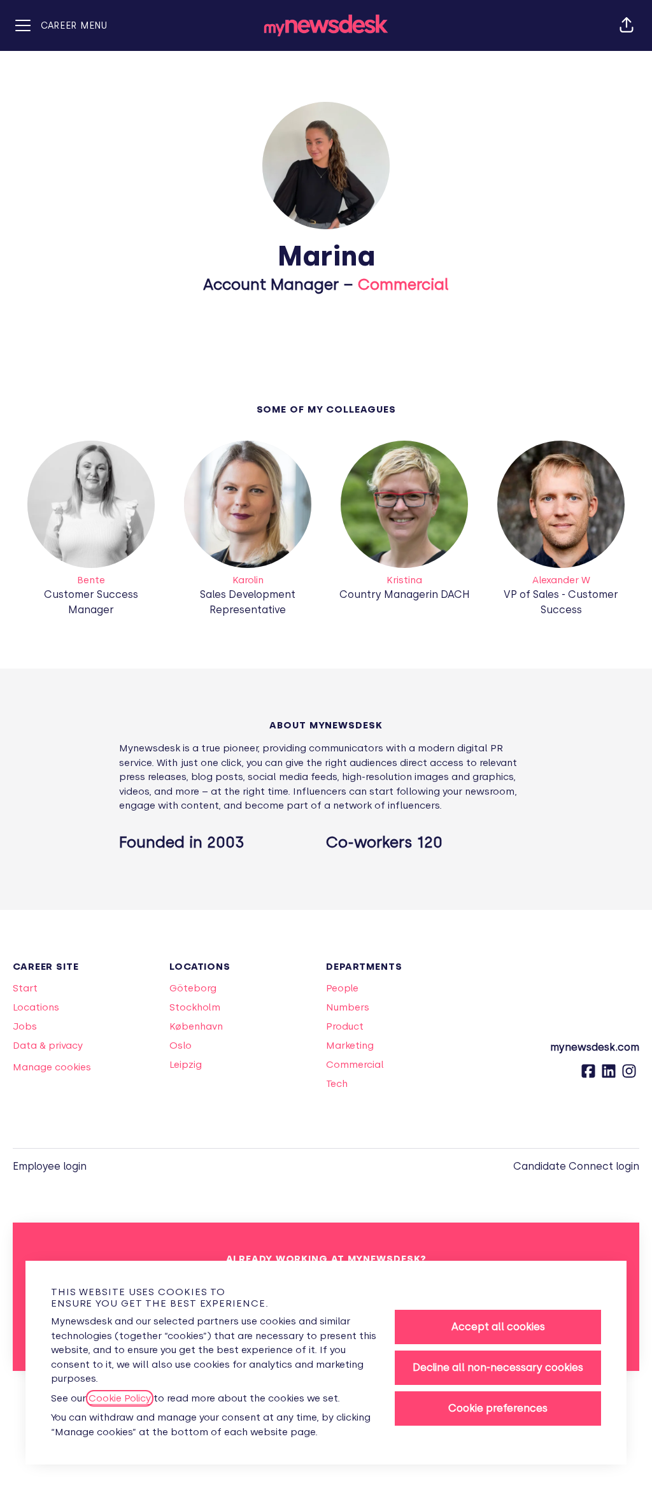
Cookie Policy (120, 1398)
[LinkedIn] (609, 1075)
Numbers (347, 1007)
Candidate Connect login (576, 1166)
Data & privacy (48, 1045)
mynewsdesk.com (594, 1047)
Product (345, 1026)
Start (25, 988)
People (342, 988)
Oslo (180, 1045)
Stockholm (194, 1007)
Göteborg (192, 988)
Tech (337, 1083)
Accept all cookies (498, 1327)
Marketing (350, 1045)
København (196, 1026)
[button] (626, 25)
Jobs (25, 1026)
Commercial (403, 284)
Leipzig (185, 1064)
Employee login (50, 1166)
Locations (36, 1007)
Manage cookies (52, 1067)
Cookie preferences (498, 1408)
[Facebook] (588, 1075)
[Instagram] (629, 1075)
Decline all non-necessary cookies (498, 1367)
